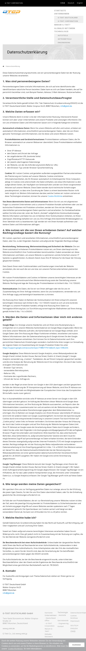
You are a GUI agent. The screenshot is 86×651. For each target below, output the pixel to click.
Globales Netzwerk (49, 635)
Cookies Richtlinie (74, 616)
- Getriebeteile (63, 619)
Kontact (61, 626)
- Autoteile (62, 615)
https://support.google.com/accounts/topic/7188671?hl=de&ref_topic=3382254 (35, 348)
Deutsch (71, 3)
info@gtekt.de (66, 106)
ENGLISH (74, 628)
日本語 (62, 3)
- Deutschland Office (50, 619)
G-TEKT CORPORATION (14, 3)
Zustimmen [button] (76, 645)
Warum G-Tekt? (49, 630)
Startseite (49, 613)
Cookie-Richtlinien (15, 649)
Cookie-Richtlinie (55, 196)
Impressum (75, 621)
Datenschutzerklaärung (75, 613)
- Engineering (63, 623)
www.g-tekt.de (9, 628)
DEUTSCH (74, 625)
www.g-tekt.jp (21, 633)
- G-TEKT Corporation (49, 624)
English (80, 3)
